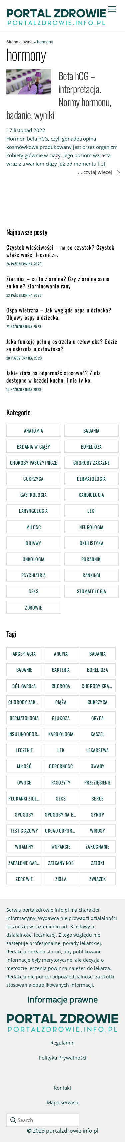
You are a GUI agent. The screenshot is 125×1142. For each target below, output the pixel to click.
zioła (60, 878)
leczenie (24, 749)
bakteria (61, 669)
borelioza (97, 669)
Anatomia (33, 430)
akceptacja (24, 653)
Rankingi (91, 575)
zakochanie (98, 846)
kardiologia (61, 733)
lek (60, 749)
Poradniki (91, 558)
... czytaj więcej (95, 172)
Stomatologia (91, 591)
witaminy (24, 846)
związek (97, 878)
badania (97, 653)
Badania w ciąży (33, 446)
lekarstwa (97, 749)
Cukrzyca (33, 478)
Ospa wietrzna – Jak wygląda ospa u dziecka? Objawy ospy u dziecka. (58, 313)
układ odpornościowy (62, 830)
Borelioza (91, 446)
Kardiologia (91, 494)
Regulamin (62, 1042)
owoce (24, 782)
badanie (24, 669)
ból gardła (24, 685)
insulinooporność (25, 733)
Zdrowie (33, 607)
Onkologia (34, 558)
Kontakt (62, 1087)
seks (61, 798)
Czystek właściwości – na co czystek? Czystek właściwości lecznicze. (60, 251)
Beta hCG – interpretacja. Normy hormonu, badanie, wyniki (58, 95)
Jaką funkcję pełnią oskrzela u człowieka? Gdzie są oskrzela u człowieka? (61, 345)
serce (98, 798)
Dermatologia (91, 478)
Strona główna (19, 42)
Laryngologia (33, 510)
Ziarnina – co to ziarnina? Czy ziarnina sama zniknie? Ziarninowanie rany (58, 282)
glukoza (61, 717)
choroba (61, 685)
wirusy (97, 830)
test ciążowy (24, 830)
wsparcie (60, 846)
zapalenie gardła (25, 862)
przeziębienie (97, 782)
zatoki (97, 862)
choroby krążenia (98, 685)
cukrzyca (98, 701)
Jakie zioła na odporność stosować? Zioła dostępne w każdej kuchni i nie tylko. (53, 376)
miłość (24, 765)
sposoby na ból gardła (62, 814)
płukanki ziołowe (25, 798)
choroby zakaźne (25, 701)
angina (61, 653)
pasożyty (61, 782)
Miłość (33, 526)
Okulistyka (92, 542)
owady (98, 765)
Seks (33, 591)
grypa (97, 717)
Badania (91, 430)
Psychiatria (33, 575)
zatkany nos (61, 862)
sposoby (24, 814)
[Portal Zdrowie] (56, 23)
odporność (61, 765)
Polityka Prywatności (62, 1057)
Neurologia (91, 526)
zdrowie (24, 878)
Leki (91, 510)
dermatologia (24, 717)
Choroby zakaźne (91, 462)
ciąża (60, 701)
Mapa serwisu (62, 1102)
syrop (97, 814)
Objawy (33, 542)
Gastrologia (33, 494)
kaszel (98, 733)
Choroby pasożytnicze (33, 462)
